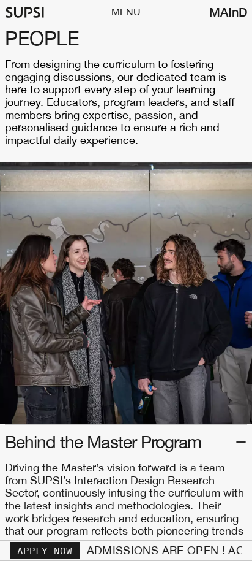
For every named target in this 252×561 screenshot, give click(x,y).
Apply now (44, 550)
